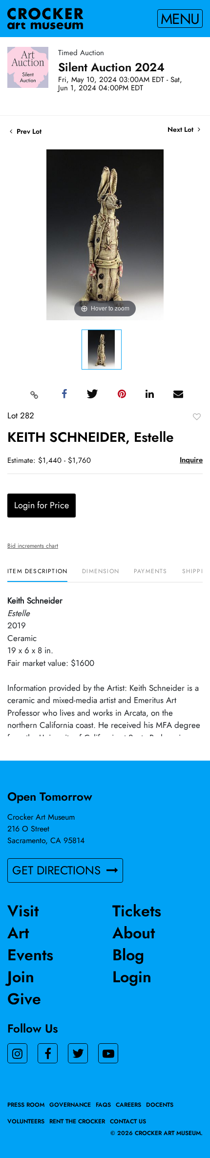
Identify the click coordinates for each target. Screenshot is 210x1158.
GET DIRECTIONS (58, 870)
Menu (180, 18)
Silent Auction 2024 (111, 67)
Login (131, 977)
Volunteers (25, 1121)
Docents (159, 1104)
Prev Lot (28, 131)
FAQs (103, 1104)
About (133, 933)
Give (24, 999)
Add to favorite (197, 416)
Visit (23, 911)
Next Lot (181, 129)
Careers (128, 1104)
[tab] (37, 575)
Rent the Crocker (77, 1121)
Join (20, 977)
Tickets (136, 911)
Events (30, 955)
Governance (70, 1104)
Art (18, 933)
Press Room (25, 1104)
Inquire (191, 460)
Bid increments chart (32, 545)
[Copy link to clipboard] (35, 394)
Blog (128, 955)
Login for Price (41, 505)
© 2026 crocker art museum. (156, 1133)
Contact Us (128, 1121)
